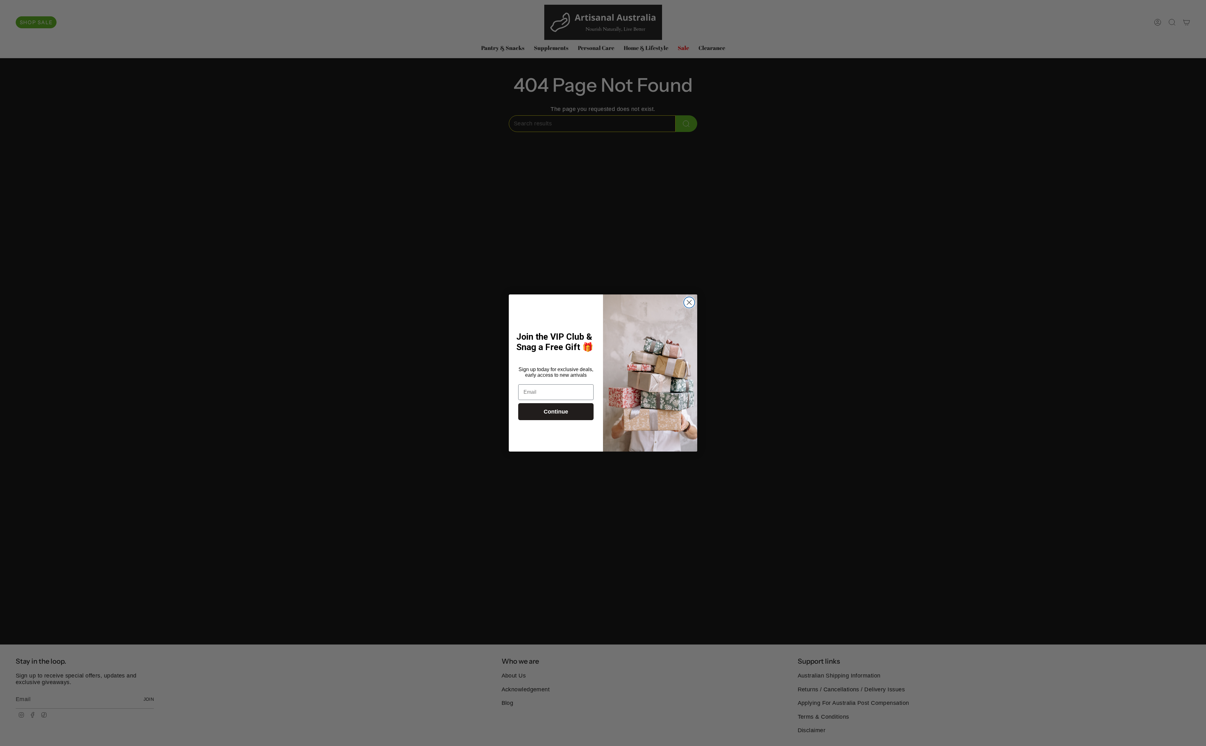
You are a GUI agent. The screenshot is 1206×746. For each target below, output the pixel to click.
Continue (556, 412)
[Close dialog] (689, 302)
